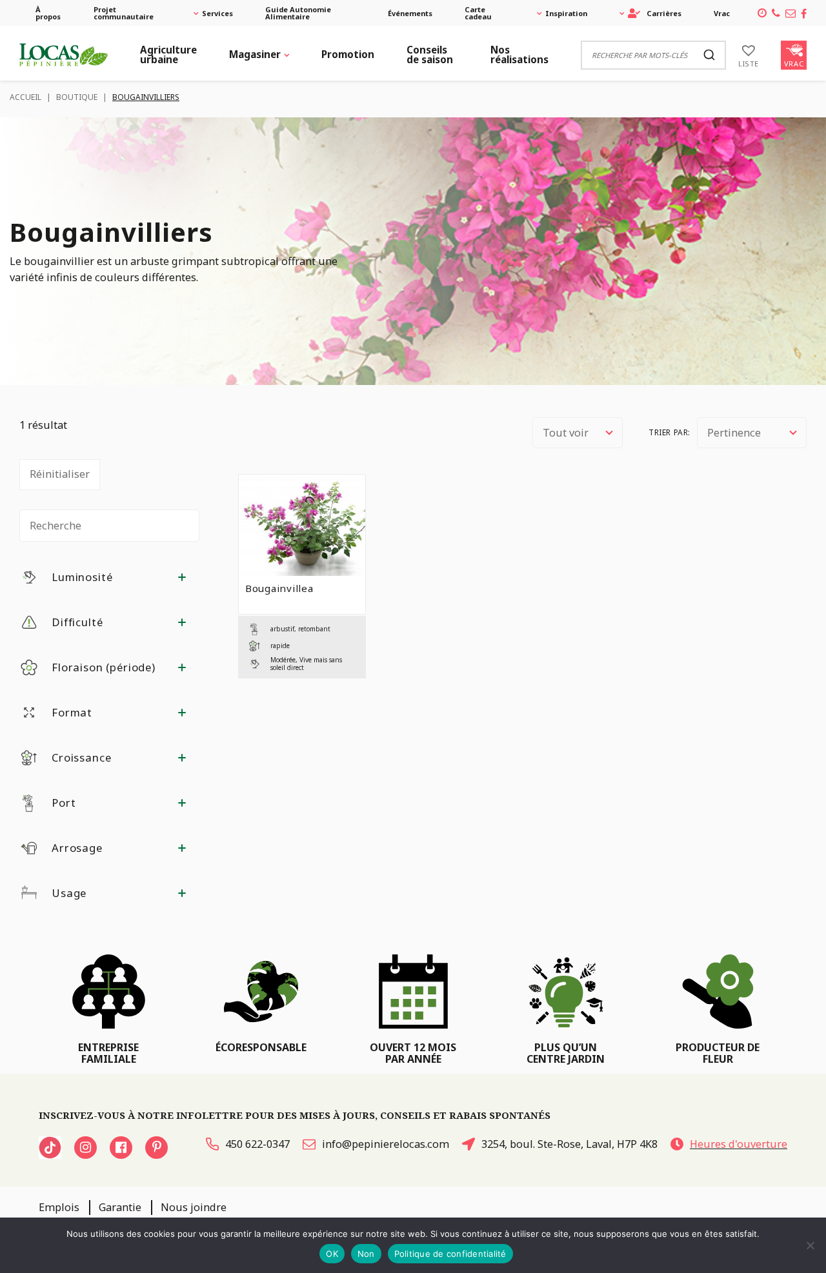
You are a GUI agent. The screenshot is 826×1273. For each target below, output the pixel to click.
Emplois (59, 1207)
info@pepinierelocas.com (385, 1144)
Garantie (120, 1207)
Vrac (722, 13)
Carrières (664, 13)
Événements (410, 13)
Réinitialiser (60, 474)
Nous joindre (194, 1207)
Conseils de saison (430, 54)
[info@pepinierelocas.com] (790, 13)
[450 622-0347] (776, 13)
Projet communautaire (124, 13)
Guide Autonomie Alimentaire (298, 13)
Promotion (347, 54)
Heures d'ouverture (738, 1144)
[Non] (809, 1245)
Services (217, 13)
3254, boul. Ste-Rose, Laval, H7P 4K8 (569, 1144)
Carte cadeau (478, 13)
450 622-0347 (257, 1144)
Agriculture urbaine (168, 54)
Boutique (76, 97)
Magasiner (255, 54)
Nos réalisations (519, 54)
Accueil (25, 97)
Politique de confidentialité (450, 1253)
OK (332, 1253)
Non (366, 1253)
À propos (48, 13)
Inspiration (566, 13)
